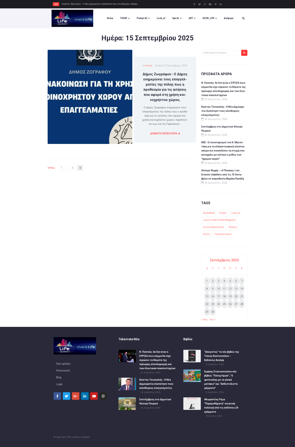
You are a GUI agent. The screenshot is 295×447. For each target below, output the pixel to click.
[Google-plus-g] (75, 396)
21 (241, 296)
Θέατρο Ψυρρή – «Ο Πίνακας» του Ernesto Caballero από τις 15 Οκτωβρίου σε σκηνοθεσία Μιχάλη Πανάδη (222, 174)
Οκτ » (212, 319)
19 (230, 296)
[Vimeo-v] (215, 4)
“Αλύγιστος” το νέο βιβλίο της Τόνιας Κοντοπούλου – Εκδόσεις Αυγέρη (221, 355)
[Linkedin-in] (221, 4)
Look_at (235, 213)
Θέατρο (233, 227)
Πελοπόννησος (223, 234)
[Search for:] (220, 53)
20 (236, 296)
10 (218, 288)
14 (241, 288)
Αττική (148, 65)
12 (230, 288)
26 (230, 304)
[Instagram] (205, 4)
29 (207, 311)
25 (224, 304)
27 (236, 304)
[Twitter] (199, 4)
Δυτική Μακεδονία (213, 227)
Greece (223, 213)
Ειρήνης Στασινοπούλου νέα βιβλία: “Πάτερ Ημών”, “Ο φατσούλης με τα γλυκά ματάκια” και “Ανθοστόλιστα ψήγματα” (221, 379)
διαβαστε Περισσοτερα (163, 133)
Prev (51, 167)
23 (212, 304)
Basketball (208, 213)
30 (212, 311)
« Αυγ (204, 319)
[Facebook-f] (194, 4)
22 (207, 304)
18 (224, 296)
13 (236, 288)
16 (212, 296)
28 (241, 304)
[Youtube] (210, 4)
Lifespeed (85, 437)
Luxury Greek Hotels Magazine (219, 220)
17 (218, 296)
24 (218, 304)
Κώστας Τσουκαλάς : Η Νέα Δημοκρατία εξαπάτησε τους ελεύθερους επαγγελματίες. (223, 110)
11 (224, 288)
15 (207, 296)
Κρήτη (206, 234)
